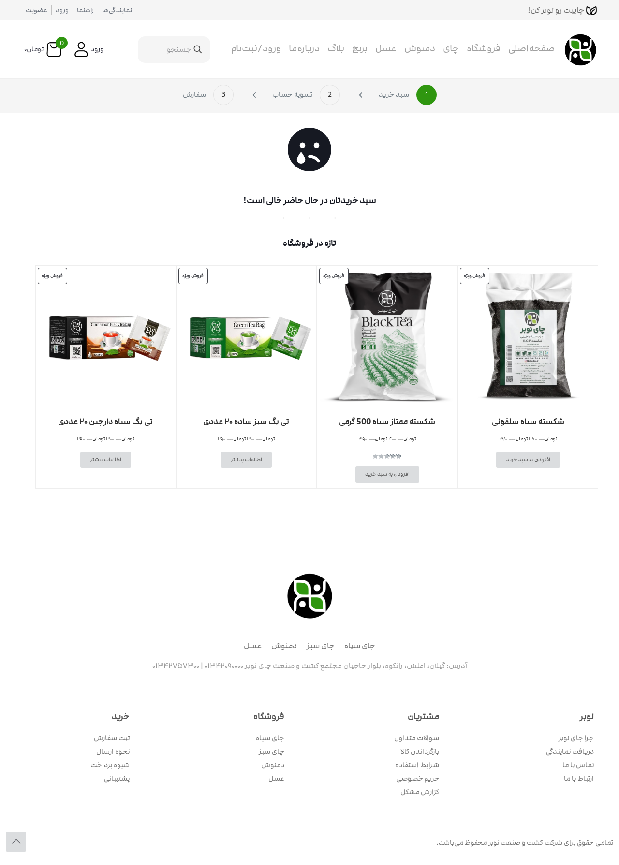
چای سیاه (359, 645)
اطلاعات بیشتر (246, 459)
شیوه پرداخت (110, 765)
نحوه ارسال (113, 751)
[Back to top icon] (16, 842)
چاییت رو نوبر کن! (557, 10)
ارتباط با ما (579, 779)
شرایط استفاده (417, 765)
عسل (253, 645)
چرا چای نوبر (576, 738)
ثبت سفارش (112, 738)
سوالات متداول (416, 738)
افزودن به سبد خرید (528, 459)
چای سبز (321, 645)
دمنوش (284, 645)
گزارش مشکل (419, 792)
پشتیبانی (117, 779)
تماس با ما (578, 765)
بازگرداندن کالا (419, 751)
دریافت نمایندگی (570, 751)
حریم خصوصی (417, 779)
